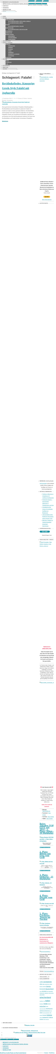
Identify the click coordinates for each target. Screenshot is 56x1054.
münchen (43, 1006)
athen (41, 984)
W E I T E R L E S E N (45, 847)
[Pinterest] (46, 1)
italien (47, 1001)
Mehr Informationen (46, 199)
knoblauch (42, 1003)
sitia (50, 1012)
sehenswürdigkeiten (46, 1012)
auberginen (47, 984)
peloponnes (47, 1010)
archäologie (47, 982)
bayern (48, 986)
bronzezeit (42, 989)
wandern (41, 1019)
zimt (44, 1019)
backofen (44, 986)
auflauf (51, 984)
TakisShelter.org (46, 811)
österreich (47, 1019)
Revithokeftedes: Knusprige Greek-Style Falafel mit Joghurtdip (18, 88)
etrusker (44, 991)
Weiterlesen (5, 121)
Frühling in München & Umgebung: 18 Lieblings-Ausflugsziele (48, 496)
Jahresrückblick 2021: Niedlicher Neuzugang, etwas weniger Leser (48, 516)
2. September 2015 (7, 98)
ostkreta (42, 1010)
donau (41, 991)
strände (41, 1015)
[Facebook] (31, 1)
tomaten (44, 1015)
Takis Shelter (51, 816)
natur (47, 1006)
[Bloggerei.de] (29, 1030)
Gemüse (30, 98)
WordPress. (52, 1052)
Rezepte (4, 100)
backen (41, 986)
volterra (51, 1017)
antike (41, 982)
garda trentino (51, 993)
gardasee (46, 993)
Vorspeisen (10, 100)
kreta (45, 1004)
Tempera (46, 1052)
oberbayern (49, 1008)
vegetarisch (45, 1017)
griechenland (45, 997)
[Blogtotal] (29, 1034)
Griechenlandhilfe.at (49, 971)
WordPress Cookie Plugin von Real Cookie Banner (13, 1052)
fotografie (51, 991)
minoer (49, 1003)
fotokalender (42, 993)
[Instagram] (39, 1)
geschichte (42, 994)
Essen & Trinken (22, 98)
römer (41, 1012)
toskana (49, 1015)
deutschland (50, 989)
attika (44, 984)
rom (51, 1010)
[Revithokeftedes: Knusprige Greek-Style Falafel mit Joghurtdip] (18, 104)
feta (47, 991)
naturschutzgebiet (43, 1008)
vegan (41, 1017)
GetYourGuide (43, 483)
